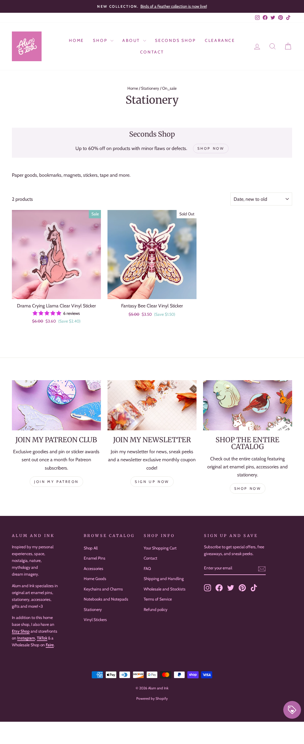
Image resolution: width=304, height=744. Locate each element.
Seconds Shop (175, 40)
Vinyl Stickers (95, 619)
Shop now (247, 488)
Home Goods (95, 578)
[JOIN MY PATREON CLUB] (56, 405)
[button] (47, 313)
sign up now (152, 481)
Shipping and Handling (164, 578)
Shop (101, 40)
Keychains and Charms (103, 589)
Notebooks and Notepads (106, 599)
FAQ (147, 568)
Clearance (220, 40)
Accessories (93, 568)
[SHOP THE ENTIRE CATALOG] (247, 405)
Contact (152, 52)
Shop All (91, 548)
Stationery (150, 88)
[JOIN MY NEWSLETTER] (152, 405)
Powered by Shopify (152, 698)
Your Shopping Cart (160, 548)
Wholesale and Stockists (165, 589)
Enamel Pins (94, 558)
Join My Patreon (56, 481)
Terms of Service (158, 599)
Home (76, 40)
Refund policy (155, 609)
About (132, 40)
